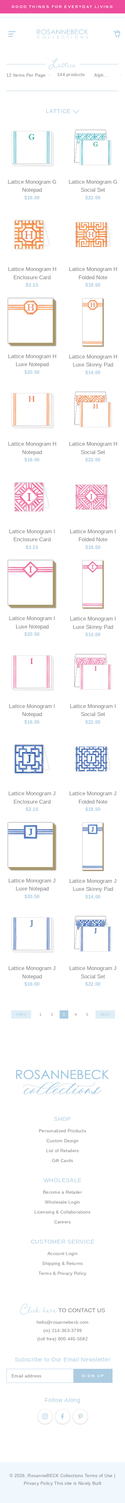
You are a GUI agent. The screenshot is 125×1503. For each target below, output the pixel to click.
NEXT (105, 1014)
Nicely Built (89, 1483)
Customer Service (63, 1242)
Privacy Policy (38, 1483)
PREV (21, 1014)
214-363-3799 (67, 1330)
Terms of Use (99, 1475)
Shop (62, 1119)
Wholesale (62, 1180)
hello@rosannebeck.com (63, 1322)
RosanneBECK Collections (55, 1475)
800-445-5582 (73, 1338)
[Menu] (11, 34)
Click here (38, 1309)
